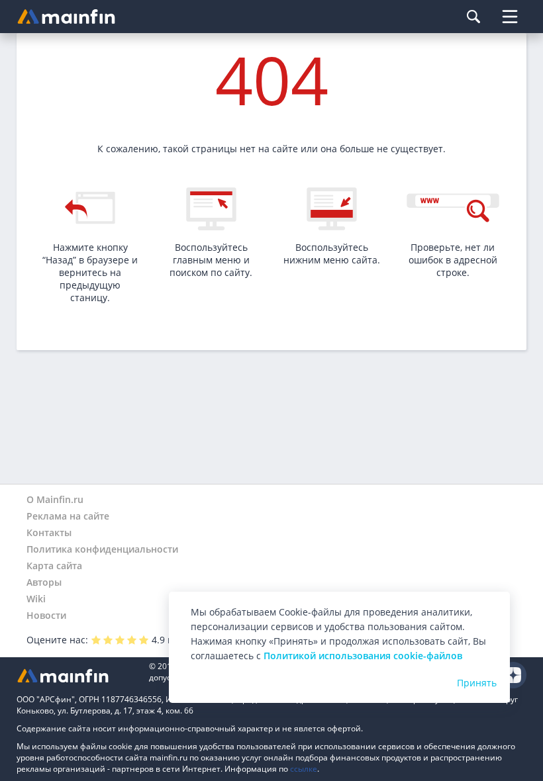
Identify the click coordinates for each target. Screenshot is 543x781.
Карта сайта (54, 565)
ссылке (303, 768)
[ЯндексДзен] (513, 675)
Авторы (44, 582)
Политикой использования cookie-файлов (363, 655)
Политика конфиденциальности (102, 549)
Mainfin (76, 675)
